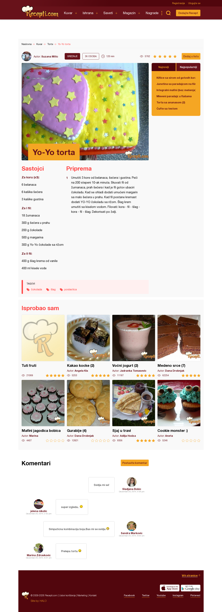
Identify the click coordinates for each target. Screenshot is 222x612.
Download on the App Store (169, 588)
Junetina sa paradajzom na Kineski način (176, 83)
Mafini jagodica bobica (43, 411)
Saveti (108, 13)
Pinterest (195, 595)
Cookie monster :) (178, 411)
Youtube (161, 595)
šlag (53, 289)
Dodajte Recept (188, 12)
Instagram (178, 595)
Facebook (129, 595)
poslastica (70, 289)
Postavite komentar (134, 462)
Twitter (146, 595)
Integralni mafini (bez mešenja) (176, 90)
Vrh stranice (190, 575)
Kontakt (93, 595)
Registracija (178, 3)
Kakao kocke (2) (88, 346)
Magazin (129, 13)
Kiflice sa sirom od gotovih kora (176, 77)
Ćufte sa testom (167, 108)
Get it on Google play (190, 588)
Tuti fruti (43, 346)
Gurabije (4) (88, 411)
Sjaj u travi (133, 411)
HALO (43, 600)
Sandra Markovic (132, 533)
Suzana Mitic (49, 56)
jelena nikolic (38, 511)
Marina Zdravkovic (39, 555)
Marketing (82, 595)
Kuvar (68, 13)
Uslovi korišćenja (67, 595)
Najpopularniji (188, 66)
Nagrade (152, 13)
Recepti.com (40, 11)
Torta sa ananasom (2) (171, 102)
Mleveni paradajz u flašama (174, 96)
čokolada (36, 289)
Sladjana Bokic (131, 488)
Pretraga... (168, 13)
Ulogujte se (194, 3)
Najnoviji (163, 66)
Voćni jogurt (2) (133, 346)
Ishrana (88, 13)
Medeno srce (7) (178, 346)
